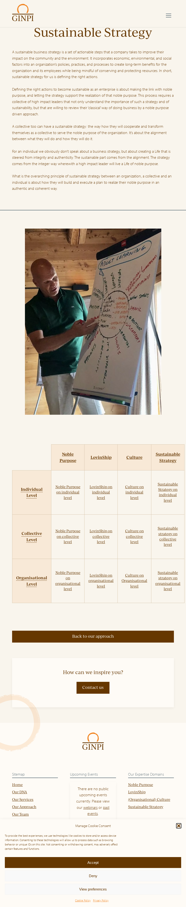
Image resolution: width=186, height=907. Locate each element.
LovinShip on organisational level (101, 581)
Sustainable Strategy (145, 806)
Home (17, 784)
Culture (134, 457)
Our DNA (19, 792)
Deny (93, 876)
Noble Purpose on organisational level (67, 580)
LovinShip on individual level (101, 492)
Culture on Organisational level (134, 581)
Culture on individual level (134, 492)
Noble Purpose (140, 784)
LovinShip (101, 457)
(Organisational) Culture (149, 799)
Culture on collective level (134, 536)
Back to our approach (93, 636)
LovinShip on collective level (101, 536)
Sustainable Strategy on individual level (168, 492)
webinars (90, 807)
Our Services (22, 799)
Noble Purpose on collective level (67, 536)
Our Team (20, 814)
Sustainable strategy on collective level (168, 536)
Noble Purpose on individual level (67, 492)
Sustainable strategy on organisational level (167, 580)
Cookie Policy (83, 900)
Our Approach (24, 806)
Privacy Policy (100, 900)
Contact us (93, 687)
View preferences (93, 889)
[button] (178, 825)
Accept (93, 862)
